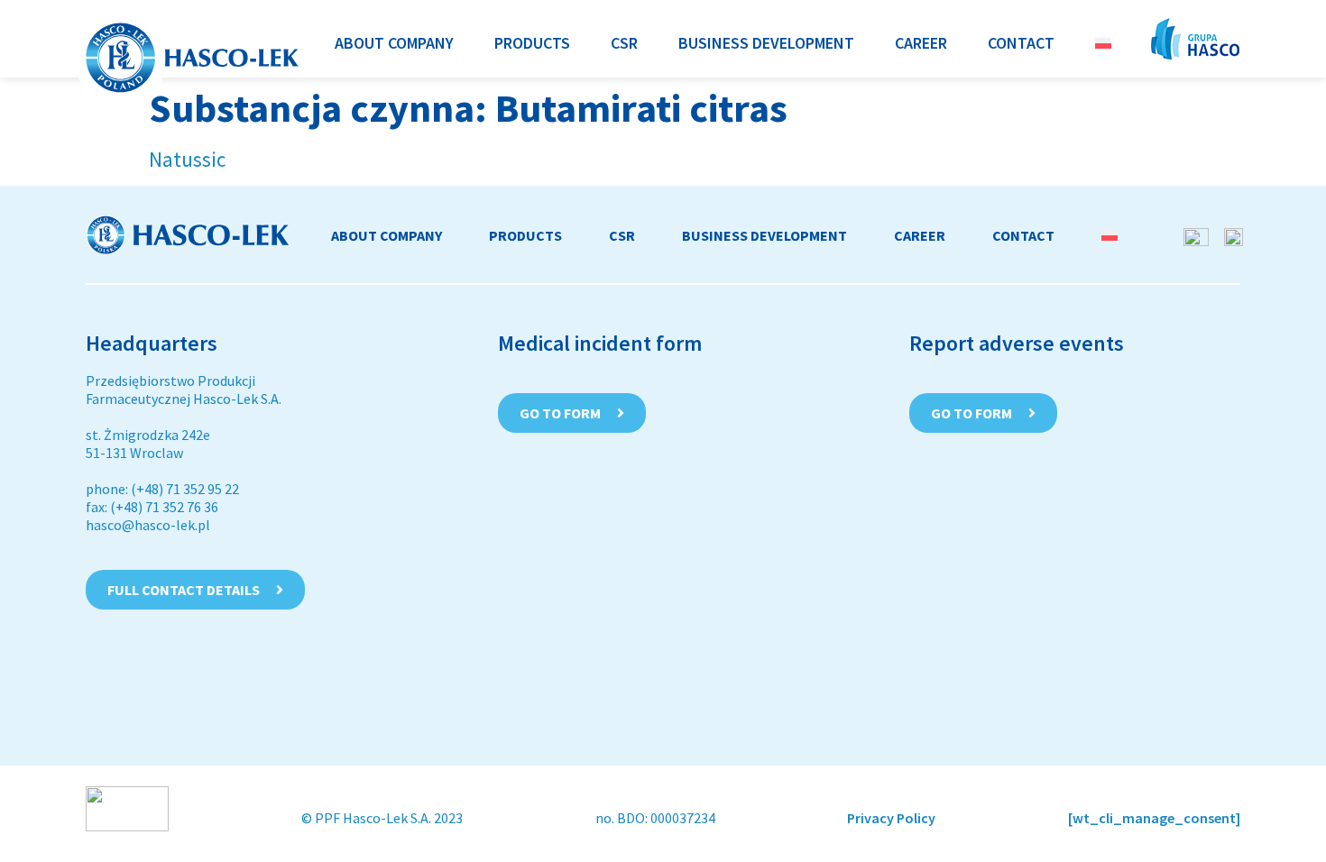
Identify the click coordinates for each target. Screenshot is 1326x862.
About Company (386, 235)
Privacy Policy (891, 818)
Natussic (187, 159)
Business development (764, 235)
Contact (1023, 235)
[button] (394, 43)
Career (919, 235)
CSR (622, 235)
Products (525, 235)
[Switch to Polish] (1103, 43)
